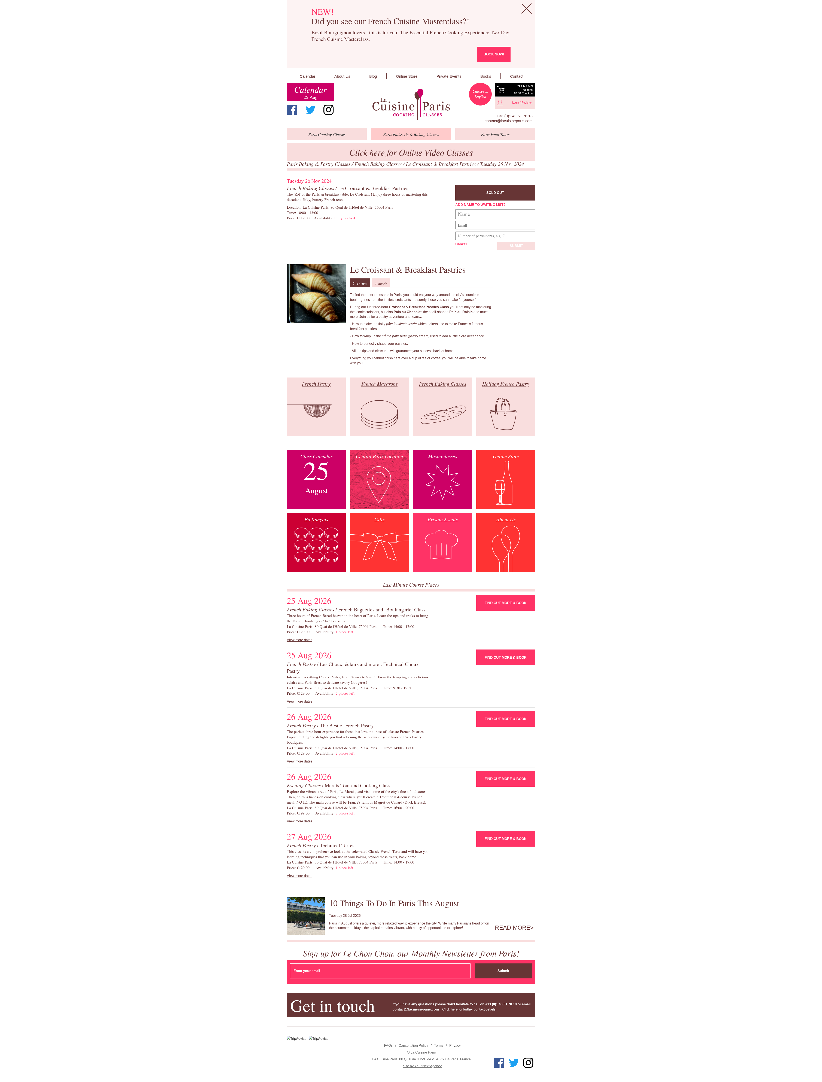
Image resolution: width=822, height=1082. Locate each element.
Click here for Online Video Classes (411, 152)
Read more (512, 927)
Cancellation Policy (413, 1045)
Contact (516, 76)
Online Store (406, 76)
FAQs (388, 1045)
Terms (438, 1045)
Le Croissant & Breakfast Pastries (441, 163)
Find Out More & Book (506, 603)
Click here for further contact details (469, 1009)
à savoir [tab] (381, 283)
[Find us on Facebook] (292, 110)
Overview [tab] (360, 283)
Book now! (494, 54)
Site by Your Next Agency (422, 1066)
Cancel (461, 244)
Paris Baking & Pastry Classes (319, 163)
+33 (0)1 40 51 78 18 (515, 116)
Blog (373, 76)
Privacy (455, 1045)
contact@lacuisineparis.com (509, 121)
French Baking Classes (378, 163)
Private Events (448, 76)
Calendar (307, 76)
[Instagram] (328, 110)
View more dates (299, 640)
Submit (516, 246)
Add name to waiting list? (480, 205)
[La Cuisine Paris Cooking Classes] (411, 104)
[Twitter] (310, 110)
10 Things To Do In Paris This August (394, 902)
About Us (342, 76)
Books (485, 76)
